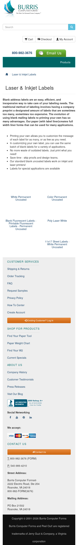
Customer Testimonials (20, 379)
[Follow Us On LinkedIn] (30, 417)
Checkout (46, 39)
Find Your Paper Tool (19, 336)
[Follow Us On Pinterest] (23, 417)
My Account (66, 39)
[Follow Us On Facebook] (10, 417)
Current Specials (16, 357)
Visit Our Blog (15, 394)
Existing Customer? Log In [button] (40, 320)
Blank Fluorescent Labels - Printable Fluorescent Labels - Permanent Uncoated (21, 225)
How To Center (15, 305)
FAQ (9, 283)
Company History (17, 372)
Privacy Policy (15, 298)
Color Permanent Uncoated (57, 198)
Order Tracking (15, 276)
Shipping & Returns (18, 269)
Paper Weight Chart (18, 343)
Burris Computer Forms (52, 518)
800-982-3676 (22, 52)
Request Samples (17, 290)
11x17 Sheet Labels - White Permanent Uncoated (57, 244)
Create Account (16, 312)
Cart (30, 39)
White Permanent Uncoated (21, 198)
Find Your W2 (15, 350)
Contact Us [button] (40, 451)
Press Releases (16, 386)
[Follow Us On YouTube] (16, 417)
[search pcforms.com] (71, 27)
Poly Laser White (57, 220)
